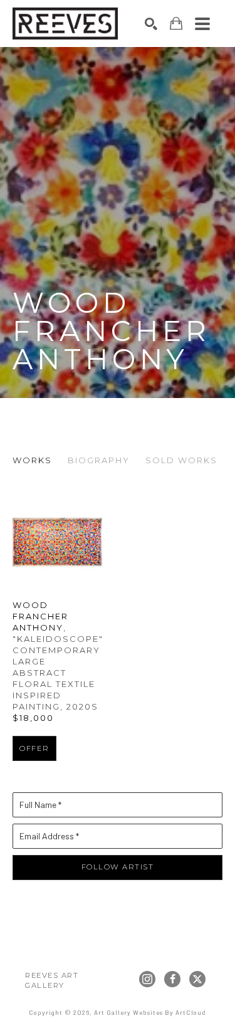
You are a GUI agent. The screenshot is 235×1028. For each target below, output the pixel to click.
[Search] (151, 24)
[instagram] (147, 979)
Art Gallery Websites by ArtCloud (150, 1012)
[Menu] (202, 24)
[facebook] (172, 979)
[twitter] (197, 979)
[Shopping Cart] (176, 23)
